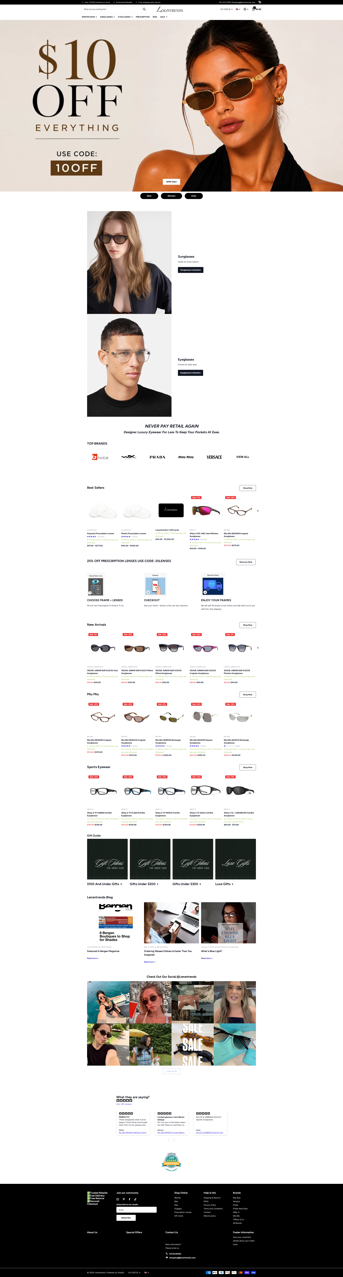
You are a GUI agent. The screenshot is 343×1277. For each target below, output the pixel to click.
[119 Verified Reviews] (171, 1173)
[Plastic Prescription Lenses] (137, 511)
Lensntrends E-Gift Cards (167, 530)
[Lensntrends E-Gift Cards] (171, 511)
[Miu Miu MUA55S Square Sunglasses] (206, 717)
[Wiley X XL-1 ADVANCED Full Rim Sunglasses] (240, 790)
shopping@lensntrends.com (182, 1257)
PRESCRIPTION (143, 17)
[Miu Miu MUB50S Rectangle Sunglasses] (171, 717)
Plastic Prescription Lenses (133, 533)
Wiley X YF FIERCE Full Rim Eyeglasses (167, 814)
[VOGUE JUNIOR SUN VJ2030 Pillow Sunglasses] (171, 648)
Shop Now (247, 488)
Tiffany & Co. (238, 1219)
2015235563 (175, 1254)
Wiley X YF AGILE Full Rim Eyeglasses (201, 814)
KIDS (155, 17)
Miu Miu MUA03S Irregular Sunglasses (133, 741)
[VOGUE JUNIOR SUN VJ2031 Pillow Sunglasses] (137, 648)
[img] (172, 1100)
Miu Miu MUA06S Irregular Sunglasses (236, 534)
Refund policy (210, 1216)
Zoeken (144, 9)
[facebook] (129, 1199)
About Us (92, 1232)
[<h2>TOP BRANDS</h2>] (100, 457)
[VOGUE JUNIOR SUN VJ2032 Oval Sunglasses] (103, 648)
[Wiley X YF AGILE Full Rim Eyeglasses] (206, 790)
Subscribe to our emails (127, 1204)
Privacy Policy (210, 1205)
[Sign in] (245, 9)
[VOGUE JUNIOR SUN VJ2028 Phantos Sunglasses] (240, 648)
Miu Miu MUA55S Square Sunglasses (201, 741)
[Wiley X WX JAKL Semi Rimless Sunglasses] (206, 511)
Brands (237, 1192)
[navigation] (258, 511)
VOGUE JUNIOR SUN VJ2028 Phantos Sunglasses (237, 671)
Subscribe (126, 1218)
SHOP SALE (171, 182)
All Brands (237, 1223)
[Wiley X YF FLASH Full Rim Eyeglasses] (137, 790)
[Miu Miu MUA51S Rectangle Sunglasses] (240, 717)
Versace (236, 1201)
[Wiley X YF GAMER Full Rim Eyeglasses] (103, 790)
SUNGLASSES (106, 17)
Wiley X (236, 1212)
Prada (235, 1205)
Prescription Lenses (182, 1212)
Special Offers (134, 1232)
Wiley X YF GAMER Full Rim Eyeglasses (99, 814)
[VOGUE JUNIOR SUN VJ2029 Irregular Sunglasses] (206, 648)
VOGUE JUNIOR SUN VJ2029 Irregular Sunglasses (203, 671)
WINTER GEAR (88, 17)
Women (171, 195)
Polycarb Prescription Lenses (100, 533)
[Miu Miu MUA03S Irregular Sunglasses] (137, 717)
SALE (162, 17)
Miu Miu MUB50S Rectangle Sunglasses (168, 741)
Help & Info (210, 1192)
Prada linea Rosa (240, 1208)
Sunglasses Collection (190, 270)
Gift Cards (178, 1216)
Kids (193, 195)
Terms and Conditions (213, 1208)
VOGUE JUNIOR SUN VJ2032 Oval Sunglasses (102, 671)
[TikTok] (135, 1199)
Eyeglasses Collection (190, 373)
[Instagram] (117, 1199)
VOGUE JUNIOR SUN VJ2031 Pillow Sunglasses (137, 671)
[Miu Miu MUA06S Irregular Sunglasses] (240, 511)
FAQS (206, 1201)
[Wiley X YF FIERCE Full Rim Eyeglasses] (171, 790)
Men (149, 195)
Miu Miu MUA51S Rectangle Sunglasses (236, 741)
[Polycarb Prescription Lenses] (103, 511)
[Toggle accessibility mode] (259, 2)
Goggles (178, 1208)
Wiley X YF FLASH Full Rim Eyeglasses (133, 814)
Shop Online (181, 1192)
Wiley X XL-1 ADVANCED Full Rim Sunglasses (239, 814)
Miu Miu (236, 1216)
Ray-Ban (237, 1198)
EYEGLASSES (124, 17)
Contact (207, 1212)
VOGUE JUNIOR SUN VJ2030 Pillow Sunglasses (168, 671)
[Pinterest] (124, 1199)
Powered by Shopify (115, 1272)
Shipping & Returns (212, 1198)
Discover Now (246, 562)
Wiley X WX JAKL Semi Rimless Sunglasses (204, 534)
